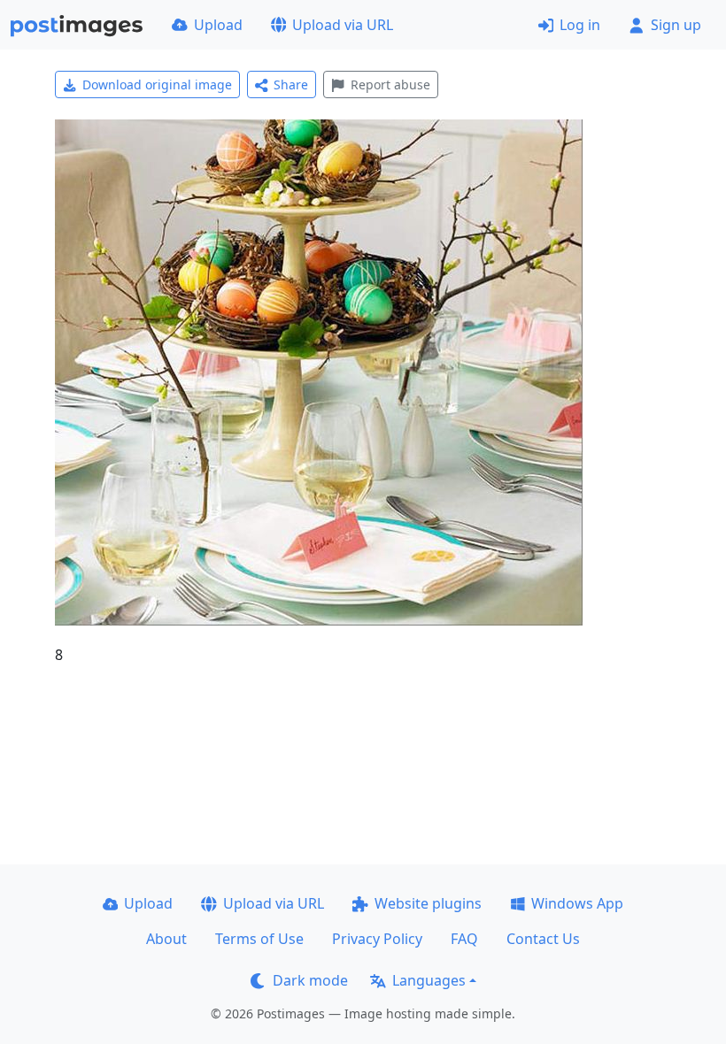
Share (291, 84)
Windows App (577, 903)
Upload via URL (342, 25)
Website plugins (428, 903)
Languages (429, 980)
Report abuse (390, 84)
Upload (218, 25)
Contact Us (543, 938)
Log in (580, 25)
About (166, 938)
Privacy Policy (377, 938)
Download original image (157, 84)
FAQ (464, 938)
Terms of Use (259, 938)
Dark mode (310, 980)
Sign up (676, 25)
